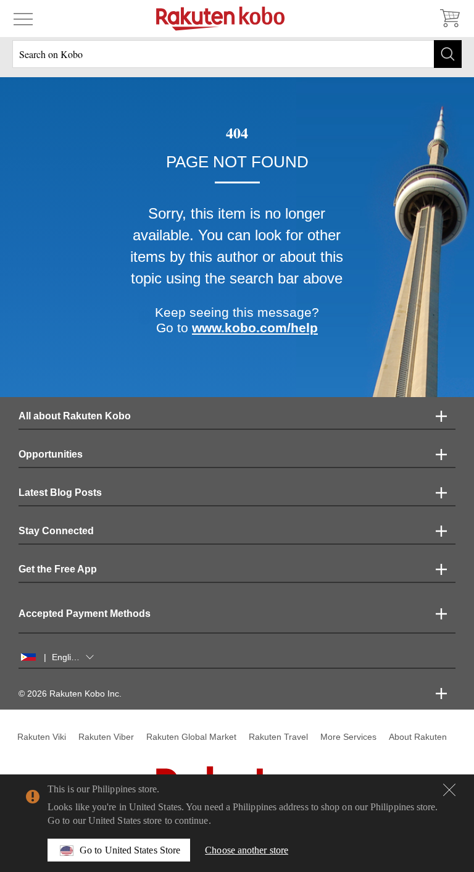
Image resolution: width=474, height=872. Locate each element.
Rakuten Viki (41, 737)
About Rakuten (418, 737)
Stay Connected (56, 531)
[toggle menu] (23, 18)
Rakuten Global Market (191, 737)
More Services (348, 737)
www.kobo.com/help (255, 328)
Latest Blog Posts (60, 492)
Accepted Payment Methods (85, 613)
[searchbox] (237, 54)
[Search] (448, 54)
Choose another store (246, 850)
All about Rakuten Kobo (75, 416)
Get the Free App (58, 569)
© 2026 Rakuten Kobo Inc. (70, 693)
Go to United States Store (130, 850)
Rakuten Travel (278, 737)
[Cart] (449, 18)
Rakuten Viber (106, 737)
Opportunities (51, 454)
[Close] (449, 790)
